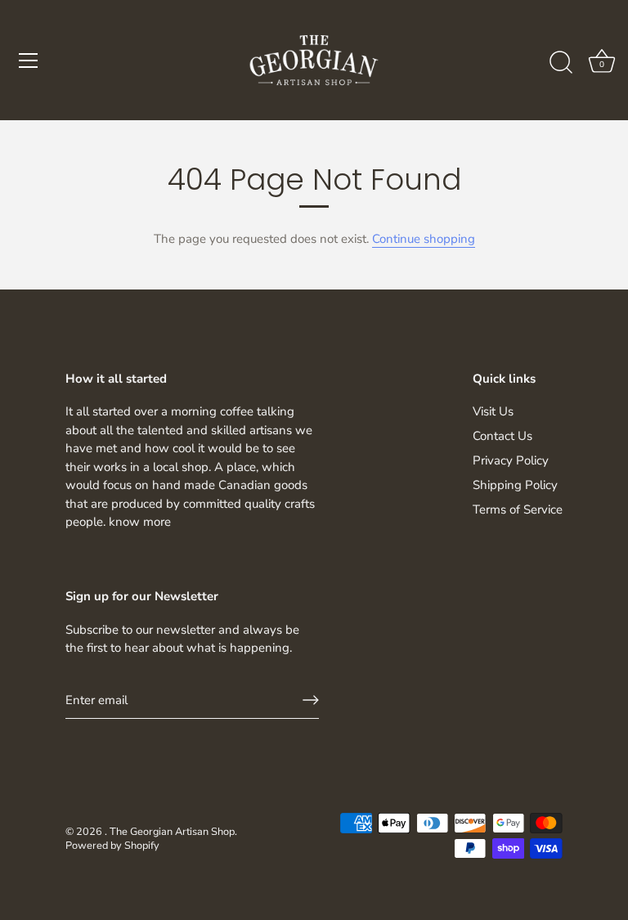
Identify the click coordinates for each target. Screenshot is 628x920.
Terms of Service (518, 509)
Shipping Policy (515, 485)
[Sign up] (311, 700)
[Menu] (29, 61)
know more (140, 522)
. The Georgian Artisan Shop (170, 831)
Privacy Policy (511, 460)
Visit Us (493, 411)
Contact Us (502, 436)
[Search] (561, 63)
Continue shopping (423, 239)
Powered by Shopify (112, 845)
